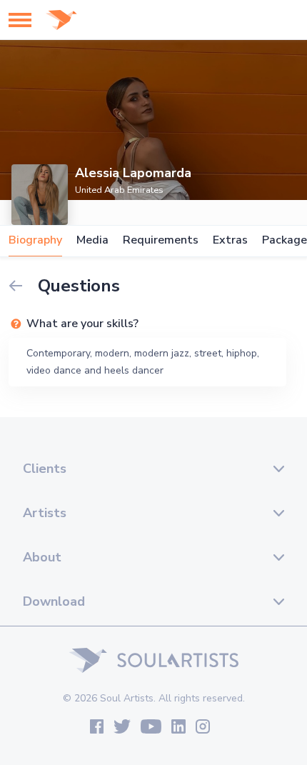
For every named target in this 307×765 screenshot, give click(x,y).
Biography (35, 240)
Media (92, 240)
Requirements (160, 240)
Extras (230, 240)
